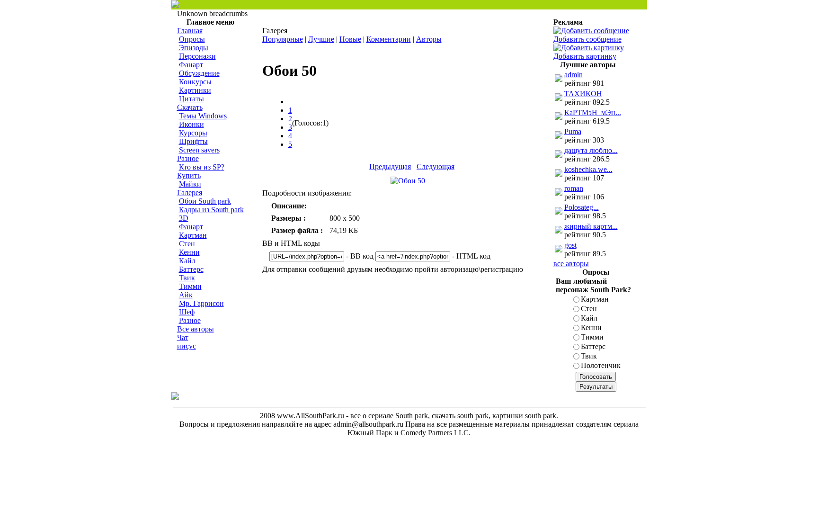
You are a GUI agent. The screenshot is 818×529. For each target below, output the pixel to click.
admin (573, 75)
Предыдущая (390, 166)
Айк (186, 295)
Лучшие (321, 39)
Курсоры (193, 133)
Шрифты (193, 141)
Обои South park (205, 201)
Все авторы (195, 329)
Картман (193, 235)
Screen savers (199, 150)
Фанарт (191, 65)
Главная (190, 31)
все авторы (571, 264)
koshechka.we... (588, 169)
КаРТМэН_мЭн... (592, 112)
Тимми (190, 286)
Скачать (190, 107)
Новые (350, 39)
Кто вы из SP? (201, 167)
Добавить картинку (584, 56)
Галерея (189, 192)
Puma (572, 131)
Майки (190, 184)
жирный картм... (591, 226)
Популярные (282, 39)
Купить (189, 175)
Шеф (187, 312)
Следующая (435, 166)
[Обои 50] (408, 181)
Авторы (429, 39)
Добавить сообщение (587, 39)
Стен (187, 244)
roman (573, 188)
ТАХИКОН (583, 94)
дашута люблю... (591, 150)
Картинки (195, 90)
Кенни (189, 252)
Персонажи (197, 56)
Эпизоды (193, 48)
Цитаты (191, 99)
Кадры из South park (211, 210)
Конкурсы (195, 82)
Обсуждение (199, 73)
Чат (182, 337)
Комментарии (388, 39)
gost (570, 245)
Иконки (191, 124)
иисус (186, 346)
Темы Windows (203, 116)
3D (183, 218)
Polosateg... (581, 207)
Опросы (192, 39)
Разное (188, 158)
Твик (187, 278)
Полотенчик (601, 365)
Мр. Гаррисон (201, 303)
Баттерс (191, 269)
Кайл (187, 261)
